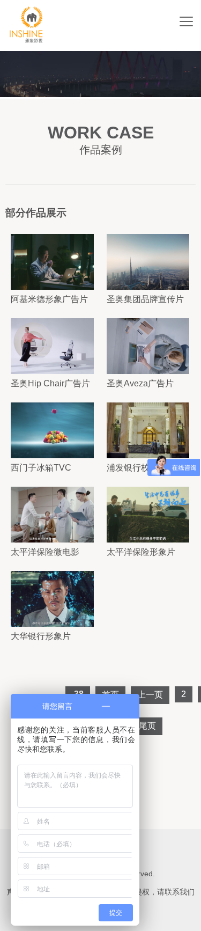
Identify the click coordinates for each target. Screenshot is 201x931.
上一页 (150, 694)
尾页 (147, 725)
